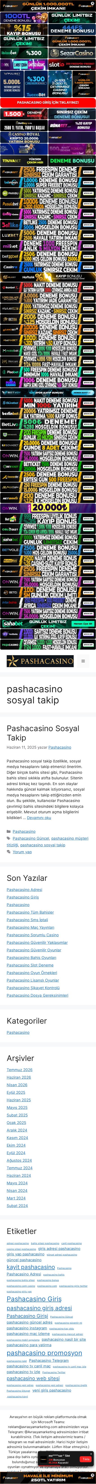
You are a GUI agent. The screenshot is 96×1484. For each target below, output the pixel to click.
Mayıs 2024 (17, 1183)
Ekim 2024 (16, 1145)
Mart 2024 (16, 1198)
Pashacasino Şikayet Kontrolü (33, 988)
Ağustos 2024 (19, 1160)
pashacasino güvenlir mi (68, 1322)
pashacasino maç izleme (28, 1333)
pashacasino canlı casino (21, 1286)
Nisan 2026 (17, 1085)
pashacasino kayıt (17, 1396)
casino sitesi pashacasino (21, 1249)
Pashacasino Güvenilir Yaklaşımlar (37, 942)
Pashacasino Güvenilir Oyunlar (34, 950)
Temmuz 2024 (20, 1168)
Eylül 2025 (16, 1092)
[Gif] (48, 277)
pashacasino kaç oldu (61, 1328)
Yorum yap (22, 852)
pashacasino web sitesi (33, 1378)
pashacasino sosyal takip (42, 845)
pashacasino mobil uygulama (23, 1340)
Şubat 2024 (17, 1206)
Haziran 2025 (19, 1100)
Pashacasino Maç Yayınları (30, 927)
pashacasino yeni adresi (49, 1385)
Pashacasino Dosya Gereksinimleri (37, 995)
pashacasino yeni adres (20, 1385)
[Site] (48, 172)
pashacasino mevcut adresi (67, 1334)
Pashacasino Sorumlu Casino (33, 935)
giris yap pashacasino (25, 1254)
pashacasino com (47, 1286)
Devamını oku (39, 818)
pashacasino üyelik (76, 1385)
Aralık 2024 (17, 1130)
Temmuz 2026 (20, 1070)
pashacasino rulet (17, 1361)
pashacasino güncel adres (29, 1322)
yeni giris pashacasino (51, 1390)
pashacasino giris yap (19, 1291)
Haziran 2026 (19, 1077)
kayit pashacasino (31, 1266)
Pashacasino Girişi (27, 1316)
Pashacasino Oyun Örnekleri (32, 973)
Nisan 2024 (17, 1190)
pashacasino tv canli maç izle (69, 1366)
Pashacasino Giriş (23, 897)
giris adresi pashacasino (59, 1248)
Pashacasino (24, 831)
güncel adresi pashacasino (62, 1254)
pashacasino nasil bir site (64, 1339)
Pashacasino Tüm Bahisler (30, 912)
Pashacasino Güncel (31, 838)
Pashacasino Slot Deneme (30, 965)
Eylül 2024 (16, 1153)
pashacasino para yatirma (29, 1345)
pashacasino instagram (27, 1328)
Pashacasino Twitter (53, 1372)
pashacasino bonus (48, 1280)
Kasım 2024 (17, 1138)
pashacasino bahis (54, 1274)
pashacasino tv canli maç (29, 1366)
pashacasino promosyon (44, 1353)
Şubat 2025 (17, 1115)
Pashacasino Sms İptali (27, 920)
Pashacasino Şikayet (18, 1390)
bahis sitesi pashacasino (45, 1243)
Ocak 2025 (16, 1122)
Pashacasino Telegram (49, 1360)
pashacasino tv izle (23, 1372)
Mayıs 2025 (17, 1107)
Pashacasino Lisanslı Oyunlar (33, 980)
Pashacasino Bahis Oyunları (31, 957)
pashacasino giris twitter (73, 1286)
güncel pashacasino (24, 1260)
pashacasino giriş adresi (39, 1308)
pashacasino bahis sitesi (21, 1280)
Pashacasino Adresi (24, 889)
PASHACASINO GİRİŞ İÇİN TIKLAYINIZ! (48, 102)
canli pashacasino (71, 1243)
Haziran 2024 (19, 1175)
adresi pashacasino (18, 1243)
